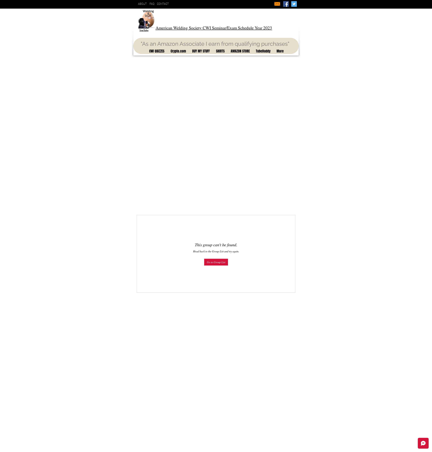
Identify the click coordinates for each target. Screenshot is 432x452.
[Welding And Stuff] (286, 4)
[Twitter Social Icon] (294, 4)
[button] (156, 51)
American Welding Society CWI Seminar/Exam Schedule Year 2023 (214, 28)
